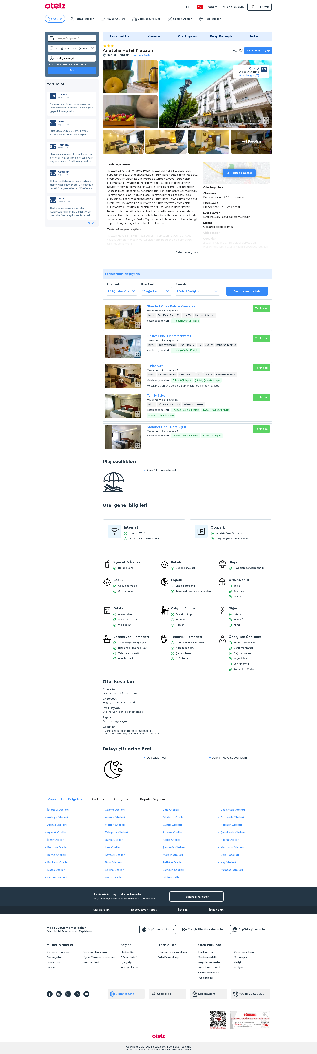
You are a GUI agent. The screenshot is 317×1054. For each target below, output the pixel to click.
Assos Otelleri (114, 877)
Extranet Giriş (125, 993)
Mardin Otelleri (115, 824)
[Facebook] (50, 994)
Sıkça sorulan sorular (95, 952)
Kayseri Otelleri (115, 855)
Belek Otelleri (230, 855)
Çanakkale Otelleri (233, 832)
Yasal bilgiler (205, 977)
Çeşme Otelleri (115, 809)
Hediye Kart (128, 952)
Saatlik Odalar (182, 18)
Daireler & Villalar (149, 18)
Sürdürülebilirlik (207, 957)
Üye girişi (126, 962)
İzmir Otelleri (55, 839)
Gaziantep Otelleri (233, 809)
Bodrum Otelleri (57, 847)
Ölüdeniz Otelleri (174, 817)
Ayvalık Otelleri (57, 832)
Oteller (57, 18)
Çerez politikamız (245, 952)
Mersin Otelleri (173, 855)
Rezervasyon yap (258, 50)
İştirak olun (216, 909)
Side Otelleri (171, 809)
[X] (68, 994)
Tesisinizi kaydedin (196, 896)
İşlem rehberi (91, 962)
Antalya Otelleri (57, 817)
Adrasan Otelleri (231, 824)
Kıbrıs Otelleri (172, 839)
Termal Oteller (84, 18)
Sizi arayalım (101, 909)
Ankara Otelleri (115, 817)
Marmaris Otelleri (232, 847)
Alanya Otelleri (57, 824)
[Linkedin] (77, 994)
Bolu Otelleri (113, 862)
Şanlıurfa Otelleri (174, 847)
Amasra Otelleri (173, 832)
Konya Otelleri (56, 855)
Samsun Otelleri (173, 870)
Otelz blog (164, 993)
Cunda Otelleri (172, 824)
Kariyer (238, 967)
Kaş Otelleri (228, 862)
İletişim (183, 909)
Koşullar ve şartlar (209, 962)
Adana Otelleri (230, 839)
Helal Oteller (213, 18)
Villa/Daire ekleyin (169, 957)
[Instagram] (59, 994)
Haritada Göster (241, 173)
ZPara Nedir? (129, 957)
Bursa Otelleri (114, 839)
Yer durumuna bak (247, 291)
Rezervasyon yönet (144, 909)
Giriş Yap (263, 7)
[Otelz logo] (55, 7)
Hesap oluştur (129, 967)
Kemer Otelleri (57, 877)
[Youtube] (86, 994)
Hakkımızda (205, 952)
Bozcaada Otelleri (232, 817)
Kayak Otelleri (116, 18)
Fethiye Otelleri (173, 862)
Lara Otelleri (113, 847)
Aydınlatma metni (209, 967)
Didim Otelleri (172, 877)
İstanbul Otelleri (58, 809)
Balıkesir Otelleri (58, 862)
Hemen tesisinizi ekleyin (173, 952)
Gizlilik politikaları (208, 972)
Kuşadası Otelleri (232, 870)
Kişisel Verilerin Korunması (99, 957)
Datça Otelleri (56, 870)
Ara (72, 70)
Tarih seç (261, 308)
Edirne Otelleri (114, 870)
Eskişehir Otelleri (116, 832)
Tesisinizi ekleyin (232, 7)
